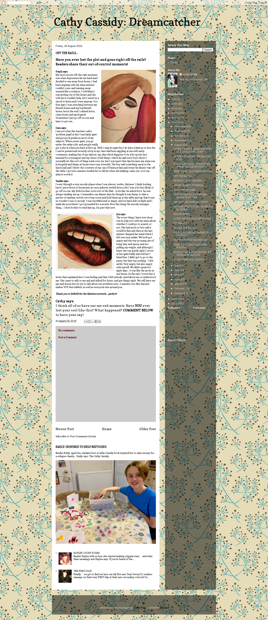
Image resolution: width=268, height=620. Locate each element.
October (179, 135)
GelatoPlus (139, 607)
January (179, 293)
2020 (175, 103)
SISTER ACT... (181, 223)
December (180, 126)
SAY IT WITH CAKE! (184, 189)
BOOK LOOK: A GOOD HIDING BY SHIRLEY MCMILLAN (192, 253)
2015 (175, 298)
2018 (175, 113)
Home (107, 429)
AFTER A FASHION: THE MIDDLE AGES (192, 158)
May (177, 274)
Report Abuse (176, 340)
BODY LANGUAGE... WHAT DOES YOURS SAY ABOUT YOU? (192, 165)
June (177, 270)
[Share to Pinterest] (99, 321)
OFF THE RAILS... (183, 176)
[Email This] (86, 321)
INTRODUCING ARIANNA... (189, 180)
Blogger (164, 607)
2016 (175, 122)
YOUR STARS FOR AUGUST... (189, 259)
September (180, 140)
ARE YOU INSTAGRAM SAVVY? (191, 201)
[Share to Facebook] (96, 321)
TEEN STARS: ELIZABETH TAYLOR (193, 171)
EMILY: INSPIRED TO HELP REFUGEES (81, 447)
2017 (175, 117)
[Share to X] (92, 321)
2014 (175, 303)
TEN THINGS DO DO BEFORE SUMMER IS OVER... (190, 196)
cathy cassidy (190, 74)
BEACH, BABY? (182, 214)
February (179, 288)
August (178, 144)
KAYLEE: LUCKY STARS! (86, 552)
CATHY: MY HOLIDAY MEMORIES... (193, 218)
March (178, 283)
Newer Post (65, 429)
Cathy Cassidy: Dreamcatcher (127, 21)
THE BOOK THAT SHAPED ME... (191, 239)
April (177, 279)
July (176, 265)
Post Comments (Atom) (83, 436)
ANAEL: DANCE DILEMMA (188, 185)
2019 (175, 108)
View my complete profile (193, 79)
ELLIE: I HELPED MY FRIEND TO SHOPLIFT (192, 234)
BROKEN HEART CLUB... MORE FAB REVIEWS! (193, 208)
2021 (175, 99)
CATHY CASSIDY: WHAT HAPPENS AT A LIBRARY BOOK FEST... (193, 150)
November (180, 131)
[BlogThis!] (89, 321)
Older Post (147, 429)
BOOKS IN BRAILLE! (185, 227)
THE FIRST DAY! (82, 570)
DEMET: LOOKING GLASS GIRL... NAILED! (191, 246)
